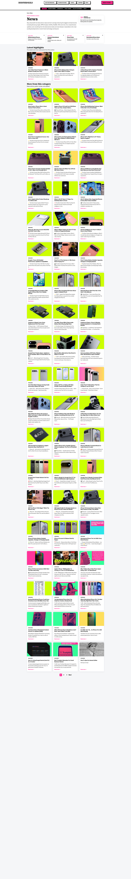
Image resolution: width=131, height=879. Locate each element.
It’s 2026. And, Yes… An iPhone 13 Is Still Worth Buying (91, 630)
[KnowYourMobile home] (25, 3)
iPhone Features (62, 2)
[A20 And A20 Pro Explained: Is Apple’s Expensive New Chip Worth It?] (39, 435)
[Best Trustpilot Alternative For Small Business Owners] (65, 649)
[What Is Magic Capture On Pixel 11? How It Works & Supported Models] (65, 219)
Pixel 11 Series (68, 8)
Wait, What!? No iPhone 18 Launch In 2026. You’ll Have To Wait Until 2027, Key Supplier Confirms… (38, 415)
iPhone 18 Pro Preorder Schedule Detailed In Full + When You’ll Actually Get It (39, 169)
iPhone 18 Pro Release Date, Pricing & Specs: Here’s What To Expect (64, 70)
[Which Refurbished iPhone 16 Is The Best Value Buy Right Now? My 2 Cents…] (91, 588)
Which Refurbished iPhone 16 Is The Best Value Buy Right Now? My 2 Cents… (91, 600)
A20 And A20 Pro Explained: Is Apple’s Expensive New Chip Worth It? (38, 446)
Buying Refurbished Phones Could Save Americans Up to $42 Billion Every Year (38, 600)
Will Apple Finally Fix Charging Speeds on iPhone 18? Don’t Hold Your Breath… (65, 508)
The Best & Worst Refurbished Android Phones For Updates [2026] (38, 630)
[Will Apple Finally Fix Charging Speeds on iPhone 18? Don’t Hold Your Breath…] (65, 497)
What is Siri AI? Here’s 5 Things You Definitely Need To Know (63, 199)
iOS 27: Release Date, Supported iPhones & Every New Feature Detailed (91, 199)
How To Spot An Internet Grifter (89, 660)
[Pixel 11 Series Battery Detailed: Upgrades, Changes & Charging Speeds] (91, 249)
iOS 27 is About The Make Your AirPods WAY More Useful (64, 169)
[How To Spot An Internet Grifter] (91, 649)
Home (28, 13)
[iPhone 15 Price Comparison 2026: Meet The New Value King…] (39, 558)
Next (70, 675)
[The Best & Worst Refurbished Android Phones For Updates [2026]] (39, 619)
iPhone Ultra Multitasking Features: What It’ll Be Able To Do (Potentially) (92, 107)
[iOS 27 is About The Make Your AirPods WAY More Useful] (65, 158)
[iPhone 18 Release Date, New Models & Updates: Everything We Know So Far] (65, 403)
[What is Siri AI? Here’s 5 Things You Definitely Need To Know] (65, 188)
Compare (80, 2)
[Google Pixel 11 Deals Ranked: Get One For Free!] (39, 467)
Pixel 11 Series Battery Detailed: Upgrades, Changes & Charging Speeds (92, 260)
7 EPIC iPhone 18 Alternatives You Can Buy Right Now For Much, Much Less (91, 414)
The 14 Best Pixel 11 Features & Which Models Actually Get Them (38, 70)
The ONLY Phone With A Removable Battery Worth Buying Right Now (63, 323)
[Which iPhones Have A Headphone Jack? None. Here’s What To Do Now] (65, 619)
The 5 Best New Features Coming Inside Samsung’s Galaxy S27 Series (38, 385)
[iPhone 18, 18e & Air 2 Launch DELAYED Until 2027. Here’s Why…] (39, 219)
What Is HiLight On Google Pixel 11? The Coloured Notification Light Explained (64, 478)
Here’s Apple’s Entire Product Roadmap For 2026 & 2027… (38, 199)
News (86, 2)
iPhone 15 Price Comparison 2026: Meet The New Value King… (38, 569)
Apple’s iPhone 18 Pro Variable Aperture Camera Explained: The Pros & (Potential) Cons (65, 447)
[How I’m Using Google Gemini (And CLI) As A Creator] (39, 649)
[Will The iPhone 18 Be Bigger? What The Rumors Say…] (39, 497)
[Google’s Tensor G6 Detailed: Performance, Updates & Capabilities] (39, 249)
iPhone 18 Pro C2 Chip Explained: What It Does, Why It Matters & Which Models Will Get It (65, 138)
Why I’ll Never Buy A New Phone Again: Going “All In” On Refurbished (91, 569)
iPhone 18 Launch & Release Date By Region (64, 539)
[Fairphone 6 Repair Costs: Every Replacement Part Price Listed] (39, 312)
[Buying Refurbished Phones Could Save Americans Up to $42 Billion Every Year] (39, 588)
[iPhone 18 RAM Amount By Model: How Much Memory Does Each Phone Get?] (91, 158)
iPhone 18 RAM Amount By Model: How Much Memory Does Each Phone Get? (91, 169)
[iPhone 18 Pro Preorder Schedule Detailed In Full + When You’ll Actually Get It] (39, 158)
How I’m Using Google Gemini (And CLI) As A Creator (38, 661)
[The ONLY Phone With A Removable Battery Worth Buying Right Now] (65, 312)
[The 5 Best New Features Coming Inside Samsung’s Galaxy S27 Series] (39, 374)
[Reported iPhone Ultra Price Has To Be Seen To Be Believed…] (91, 280)
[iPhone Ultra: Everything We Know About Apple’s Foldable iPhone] (65, 280)
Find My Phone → (107, 2)
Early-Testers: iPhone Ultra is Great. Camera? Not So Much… (37, 107)
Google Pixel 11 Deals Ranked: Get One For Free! (38, 478)
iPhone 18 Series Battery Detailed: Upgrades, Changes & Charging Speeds (38, 539)
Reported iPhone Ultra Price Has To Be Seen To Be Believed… (91, 291)
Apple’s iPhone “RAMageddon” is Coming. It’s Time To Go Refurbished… (64, 569)
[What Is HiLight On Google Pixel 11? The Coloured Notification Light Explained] (65, 467)
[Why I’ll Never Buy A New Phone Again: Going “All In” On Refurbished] (91, 558)
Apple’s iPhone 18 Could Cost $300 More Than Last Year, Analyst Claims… (65, 107)
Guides (72, 2)
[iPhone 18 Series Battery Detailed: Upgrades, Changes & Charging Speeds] (39, 528)
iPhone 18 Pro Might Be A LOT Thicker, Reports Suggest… (91, 137)
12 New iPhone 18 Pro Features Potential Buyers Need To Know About (91, 70)
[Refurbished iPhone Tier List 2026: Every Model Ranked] (91, 528)
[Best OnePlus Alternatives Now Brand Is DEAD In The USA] (65, 342)
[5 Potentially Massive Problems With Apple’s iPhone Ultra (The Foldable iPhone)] (39, 280)
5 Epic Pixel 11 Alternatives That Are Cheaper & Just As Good (90, 385)
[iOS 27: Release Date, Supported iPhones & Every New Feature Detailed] (91, 188)
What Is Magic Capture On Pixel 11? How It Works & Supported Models (65, 230)
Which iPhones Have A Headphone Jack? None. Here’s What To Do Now (65, 630)
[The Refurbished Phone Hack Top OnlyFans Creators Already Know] (65, 588)
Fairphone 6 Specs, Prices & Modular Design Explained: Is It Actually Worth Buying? (91, 324)
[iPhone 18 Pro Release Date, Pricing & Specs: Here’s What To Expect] (65, 59)
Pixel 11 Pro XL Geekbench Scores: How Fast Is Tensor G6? (38, 137)
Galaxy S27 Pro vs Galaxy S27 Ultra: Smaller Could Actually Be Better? (64, 385)
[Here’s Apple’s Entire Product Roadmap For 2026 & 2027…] (39, 188)
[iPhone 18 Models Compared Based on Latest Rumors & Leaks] (91, 435)
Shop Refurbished (49, 2)
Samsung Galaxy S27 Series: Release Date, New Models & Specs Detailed (90, 353)
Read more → (31, 79)
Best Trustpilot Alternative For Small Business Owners (64, 661)
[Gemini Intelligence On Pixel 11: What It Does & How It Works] (91, 219)
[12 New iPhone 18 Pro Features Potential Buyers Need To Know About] (91, 59)
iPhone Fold (60, 8)
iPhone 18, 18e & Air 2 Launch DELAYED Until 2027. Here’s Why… (38, 230)
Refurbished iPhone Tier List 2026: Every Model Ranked (91, 539)
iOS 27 (85, 8)
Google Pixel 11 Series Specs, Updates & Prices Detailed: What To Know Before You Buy (39, 354)
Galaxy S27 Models (77, 8)
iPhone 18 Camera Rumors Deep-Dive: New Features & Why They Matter (91, 508)
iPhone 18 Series (52, 8)
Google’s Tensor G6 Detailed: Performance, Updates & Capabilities (38, 260)
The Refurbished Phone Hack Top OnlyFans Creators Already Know (63, 600)
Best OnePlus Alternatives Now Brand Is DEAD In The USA (65, 353)
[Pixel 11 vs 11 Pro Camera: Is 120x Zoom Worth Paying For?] (65, 249)
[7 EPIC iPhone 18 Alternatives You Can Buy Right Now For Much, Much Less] (91, 403)
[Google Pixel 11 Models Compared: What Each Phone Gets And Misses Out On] (91, 467)
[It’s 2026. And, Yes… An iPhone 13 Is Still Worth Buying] (91, 619)
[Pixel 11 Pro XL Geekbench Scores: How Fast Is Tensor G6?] (39, 126)
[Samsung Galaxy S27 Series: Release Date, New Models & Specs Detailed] (91, 342)
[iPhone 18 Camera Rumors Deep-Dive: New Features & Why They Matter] (91, 497)
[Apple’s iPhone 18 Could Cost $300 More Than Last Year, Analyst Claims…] (65, 95)
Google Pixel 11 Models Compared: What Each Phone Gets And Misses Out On (91, 478)
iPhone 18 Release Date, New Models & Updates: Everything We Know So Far (64, 414)
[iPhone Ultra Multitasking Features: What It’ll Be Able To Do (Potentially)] (91, 95)
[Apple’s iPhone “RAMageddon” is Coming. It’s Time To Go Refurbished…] (65, 558)
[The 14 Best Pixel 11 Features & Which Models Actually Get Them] (39, 59)
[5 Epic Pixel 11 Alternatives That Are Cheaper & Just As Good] (91, 374)
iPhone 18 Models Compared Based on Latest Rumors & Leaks (91, 446)
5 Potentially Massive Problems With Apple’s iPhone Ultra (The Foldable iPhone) (38, 292)
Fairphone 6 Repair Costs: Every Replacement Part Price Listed (36, 323)
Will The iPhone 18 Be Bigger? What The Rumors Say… (38, 508)
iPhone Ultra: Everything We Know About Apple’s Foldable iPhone (65, 291)
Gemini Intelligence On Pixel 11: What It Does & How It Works (91, 230)
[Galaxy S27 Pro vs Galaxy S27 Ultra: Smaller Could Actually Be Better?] (65, 374)
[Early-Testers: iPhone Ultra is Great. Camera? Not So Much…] (39, 95)
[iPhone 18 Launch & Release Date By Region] (65, 528)
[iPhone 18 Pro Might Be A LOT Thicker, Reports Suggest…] (91, 126)
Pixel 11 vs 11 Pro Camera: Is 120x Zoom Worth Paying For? (64, 260)
